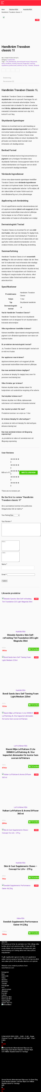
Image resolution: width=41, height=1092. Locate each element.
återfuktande (12, 61)
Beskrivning (7, 78)
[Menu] (2, 3)
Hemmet (5, 982)
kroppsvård (26, 63)
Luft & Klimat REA (20, 746)
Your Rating (6, 515)
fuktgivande (33, 61)
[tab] (20, 78)
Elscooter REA (7, 997)
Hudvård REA (27, 9)
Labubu (4, 995)
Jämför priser (6, 989)
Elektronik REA (7, 999)
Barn (3, 974)
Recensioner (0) (8, 81)
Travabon (30, 65)
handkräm (8, 63)
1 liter (6, 61)
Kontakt (4, 993)
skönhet (19, 65)
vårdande (36, 65)
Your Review (7, 521)
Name (4, 564)
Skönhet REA (13, 9)
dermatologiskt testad (23, 61)
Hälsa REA (20, 918)
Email (4, 574)
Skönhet (4, 980)
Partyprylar (5, 985)
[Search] (37, 3)
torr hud (24, 65)
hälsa (3, 63)
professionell (13, 65)
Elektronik (5, 976)
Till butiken (35, 649)
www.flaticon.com (8, 968)
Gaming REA (6, 1001)
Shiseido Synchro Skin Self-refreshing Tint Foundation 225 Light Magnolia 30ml (20, 638)
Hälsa (3, 978)
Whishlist (5, 991)
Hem (3, 9)
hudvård (14, 63)
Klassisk (19, 63)
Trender (4, 984)
